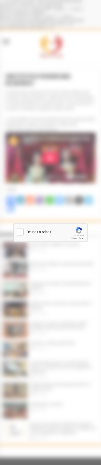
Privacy (74, 238)
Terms (82, 238)
